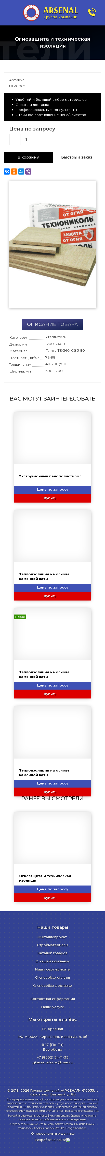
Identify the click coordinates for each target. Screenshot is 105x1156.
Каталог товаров (52, 953)
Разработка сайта (50, 1140)
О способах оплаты (52, 977)
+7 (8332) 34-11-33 (53, 1057)
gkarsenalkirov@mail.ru (53, 1062)
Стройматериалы (52, 945)
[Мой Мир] (21, 171)
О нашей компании (52, 961)
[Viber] (28, 171)
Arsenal (60, 12)
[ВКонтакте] (7, 171)
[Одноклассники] (14, 171)
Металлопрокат (52, 937)
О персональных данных (52, 1133)
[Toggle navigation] (9, 13)
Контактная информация (52, 999)
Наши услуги (52, 1007)
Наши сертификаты (52, 969)
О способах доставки (52, 985)
